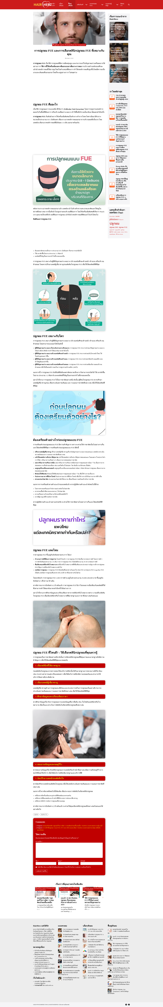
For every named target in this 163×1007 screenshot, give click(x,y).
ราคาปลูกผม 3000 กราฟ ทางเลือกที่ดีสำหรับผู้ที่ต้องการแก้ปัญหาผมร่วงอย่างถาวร (118, 977)
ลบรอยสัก (37, 981)
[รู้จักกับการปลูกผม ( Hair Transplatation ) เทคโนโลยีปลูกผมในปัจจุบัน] (110, 990)
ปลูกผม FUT (112, 229)
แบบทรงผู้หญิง (109, 4)
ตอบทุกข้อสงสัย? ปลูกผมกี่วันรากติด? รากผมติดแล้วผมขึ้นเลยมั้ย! (45, 900)
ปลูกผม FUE (44, 814)
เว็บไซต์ (82, 861)
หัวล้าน (125, 232)
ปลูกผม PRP (117, 229)
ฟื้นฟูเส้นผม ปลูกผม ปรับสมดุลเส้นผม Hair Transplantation (69, 44)
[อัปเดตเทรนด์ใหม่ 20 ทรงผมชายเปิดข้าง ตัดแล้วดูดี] (60, 961)
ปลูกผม (36, 814)
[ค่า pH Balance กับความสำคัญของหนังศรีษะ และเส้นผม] (85, 951)
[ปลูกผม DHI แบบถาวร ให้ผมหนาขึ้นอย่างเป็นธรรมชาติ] (110, 957)
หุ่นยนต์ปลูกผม (112, 234)
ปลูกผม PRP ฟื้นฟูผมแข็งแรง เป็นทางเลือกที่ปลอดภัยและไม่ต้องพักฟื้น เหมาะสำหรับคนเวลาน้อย (119, 970)
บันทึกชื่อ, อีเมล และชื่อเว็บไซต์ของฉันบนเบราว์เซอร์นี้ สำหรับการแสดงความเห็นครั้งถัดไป (64, 867)
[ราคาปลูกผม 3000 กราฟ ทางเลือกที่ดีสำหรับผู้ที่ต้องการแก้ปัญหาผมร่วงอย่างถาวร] (110, 976)
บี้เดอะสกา (121, 219)
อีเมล (60, 861)
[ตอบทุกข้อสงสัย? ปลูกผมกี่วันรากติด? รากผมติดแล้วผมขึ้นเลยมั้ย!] (110, 930)
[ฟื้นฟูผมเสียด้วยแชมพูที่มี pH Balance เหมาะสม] (85, 966)
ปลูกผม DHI (114, 227)
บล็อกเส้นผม (61, 4)
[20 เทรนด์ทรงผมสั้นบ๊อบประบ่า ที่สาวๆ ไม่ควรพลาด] (60, 956)
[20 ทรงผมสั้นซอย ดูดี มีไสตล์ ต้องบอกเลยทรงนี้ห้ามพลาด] (60, 966)
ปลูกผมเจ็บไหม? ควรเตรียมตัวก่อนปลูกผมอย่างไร (118, 71)
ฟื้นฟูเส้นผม (70, 4)
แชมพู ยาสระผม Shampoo (41, 962)
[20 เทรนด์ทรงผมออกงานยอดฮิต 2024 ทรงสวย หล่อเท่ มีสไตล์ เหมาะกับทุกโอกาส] (60, 972)
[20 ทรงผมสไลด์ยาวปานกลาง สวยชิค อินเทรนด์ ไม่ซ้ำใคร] (60, 946)
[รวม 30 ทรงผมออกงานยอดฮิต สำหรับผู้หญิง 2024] (60, 930)
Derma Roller (112, 216)
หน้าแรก (53, 4)
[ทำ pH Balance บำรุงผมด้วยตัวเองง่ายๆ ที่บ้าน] (85, 977)
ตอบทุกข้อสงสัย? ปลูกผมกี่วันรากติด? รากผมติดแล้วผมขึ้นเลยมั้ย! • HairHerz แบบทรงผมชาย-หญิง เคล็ (72, 825)
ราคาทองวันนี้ (38, 985)
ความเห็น (39, 841)
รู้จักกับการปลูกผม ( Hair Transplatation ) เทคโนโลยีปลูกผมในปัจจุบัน (118, 991)
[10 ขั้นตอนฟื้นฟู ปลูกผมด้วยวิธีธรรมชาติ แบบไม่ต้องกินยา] (85, 961)
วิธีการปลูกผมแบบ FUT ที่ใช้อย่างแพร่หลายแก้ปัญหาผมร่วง (92, 900)
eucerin (117, 216)
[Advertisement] (69, 88)
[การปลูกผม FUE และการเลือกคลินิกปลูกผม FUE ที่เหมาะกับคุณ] (110, 950)
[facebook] (126, 1005)
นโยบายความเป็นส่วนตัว (64, 1004)
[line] (129, 1005)
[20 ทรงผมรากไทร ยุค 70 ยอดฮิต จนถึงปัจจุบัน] (60, 951)
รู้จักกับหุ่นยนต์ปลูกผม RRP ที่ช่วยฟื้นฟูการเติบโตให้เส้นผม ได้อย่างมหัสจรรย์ (119, 984)
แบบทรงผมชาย (93, 4)
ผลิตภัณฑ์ (80, 4)
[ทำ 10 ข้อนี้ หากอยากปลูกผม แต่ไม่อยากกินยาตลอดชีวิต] (85, 941)
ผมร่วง (111, 232)
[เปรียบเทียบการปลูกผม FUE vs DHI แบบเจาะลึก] (85, 935)
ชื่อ (37, 861)
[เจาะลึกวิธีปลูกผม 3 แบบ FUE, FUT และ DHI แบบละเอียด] (85, 930)
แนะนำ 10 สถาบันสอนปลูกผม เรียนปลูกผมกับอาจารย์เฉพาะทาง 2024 (118, 938)
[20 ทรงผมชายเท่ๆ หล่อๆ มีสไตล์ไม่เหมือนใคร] (60, 941)
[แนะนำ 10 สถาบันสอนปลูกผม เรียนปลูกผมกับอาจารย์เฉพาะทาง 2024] (110, 937)
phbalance (114, 219)
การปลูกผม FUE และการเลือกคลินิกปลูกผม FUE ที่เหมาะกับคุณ (118, 950)
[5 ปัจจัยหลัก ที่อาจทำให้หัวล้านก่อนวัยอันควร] (85, 946)
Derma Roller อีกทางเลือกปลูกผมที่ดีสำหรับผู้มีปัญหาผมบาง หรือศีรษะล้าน (119, 963)
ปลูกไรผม (122, 229)
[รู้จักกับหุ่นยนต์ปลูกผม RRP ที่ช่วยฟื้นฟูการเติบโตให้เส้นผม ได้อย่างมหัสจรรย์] (110, 983)
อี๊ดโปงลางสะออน (119, 234)
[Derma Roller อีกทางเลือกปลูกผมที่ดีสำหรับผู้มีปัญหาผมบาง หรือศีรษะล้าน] (110, 962)
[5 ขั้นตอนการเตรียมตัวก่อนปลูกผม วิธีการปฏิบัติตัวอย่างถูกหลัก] (85, 956)
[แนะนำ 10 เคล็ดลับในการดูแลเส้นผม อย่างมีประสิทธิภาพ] (85, 972)
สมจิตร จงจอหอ (117, 232)
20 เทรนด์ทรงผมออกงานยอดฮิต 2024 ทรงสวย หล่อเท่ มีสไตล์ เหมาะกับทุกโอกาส (69, 972)
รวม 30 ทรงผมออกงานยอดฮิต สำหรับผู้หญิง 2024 (117, 50)
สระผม (122, 232)
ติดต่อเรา (122, 4)
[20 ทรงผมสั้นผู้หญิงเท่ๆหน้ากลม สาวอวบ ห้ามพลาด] (60, 979)
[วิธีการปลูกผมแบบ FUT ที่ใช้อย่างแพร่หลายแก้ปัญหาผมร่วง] (110, 944)
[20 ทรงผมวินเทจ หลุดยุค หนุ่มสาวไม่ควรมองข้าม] (60, 935)
